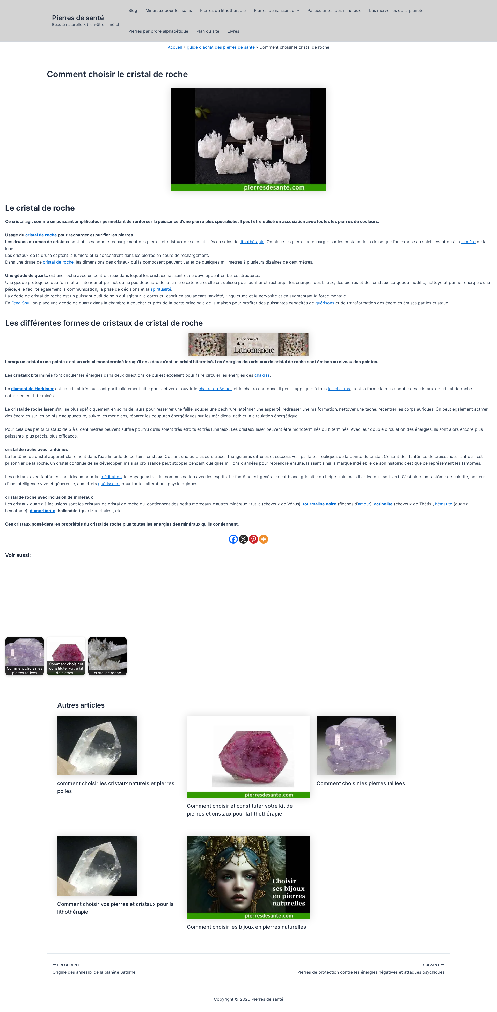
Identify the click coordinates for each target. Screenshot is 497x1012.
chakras (262, 375)
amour (364, 503)
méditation (111, 476)
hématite (443, 503)
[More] (263, 539)
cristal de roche (41, 234)
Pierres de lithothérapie (223, 10)
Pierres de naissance (274, 10)
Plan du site (207, 31)
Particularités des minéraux (334, 10)
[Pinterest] (253, 539)
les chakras (339, 388)
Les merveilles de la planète (396, 10)
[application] (296, 10)
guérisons (324, 302)
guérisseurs (109, 483)
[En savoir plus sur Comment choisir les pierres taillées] (356, 745)
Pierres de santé (78, 18)
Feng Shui (20, 302)
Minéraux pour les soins (168, 10)
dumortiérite (42, 510)
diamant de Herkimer (32, 388)
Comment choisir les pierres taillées (361, 783)
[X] (243, 539)
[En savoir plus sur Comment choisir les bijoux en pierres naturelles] (248, 877)
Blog (132, 10)
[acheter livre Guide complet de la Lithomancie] (248, 344)
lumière (468, 241)
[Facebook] (233, 539)
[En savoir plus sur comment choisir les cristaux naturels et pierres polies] (97, 745)
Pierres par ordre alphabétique (158, 31)
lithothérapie (252, 241)
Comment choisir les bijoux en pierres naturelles (246, 927)
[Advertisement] (248, 598)
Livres (233, 31)
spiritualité (161, 289)
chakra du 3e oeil (215, 388)
